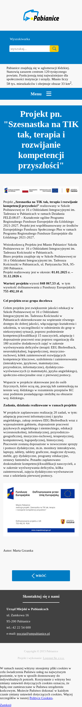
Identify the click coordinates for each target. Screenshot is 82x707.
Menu (36, 93)
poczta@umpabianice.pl (33, 633)
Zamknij (5, 705)
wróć (41, 575)
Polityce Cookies (41, 698)
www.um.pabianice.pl (41, 15)
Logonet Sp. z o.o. (54, 658)
